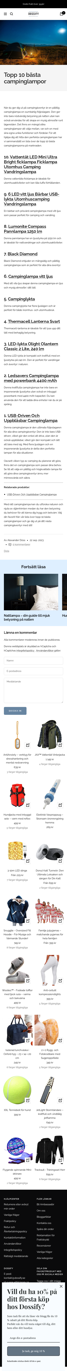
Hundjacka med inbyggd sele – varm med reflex (17, 816)
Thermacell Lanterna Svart (34, 321)
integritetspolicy (25, 650)
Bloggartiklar (44, 1216)
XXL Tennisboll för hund (17, 1110)
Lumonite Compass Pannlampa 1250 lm (25, 229)
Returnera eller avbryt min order (16, 1206)
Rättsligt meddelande (16, 1256)
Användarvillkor (45, 650)
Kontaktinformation (15, 1237)
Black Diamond (23, 253)
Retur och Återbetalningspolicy (15, 1229)
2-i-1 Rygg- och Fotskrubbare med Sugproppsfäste (49, 1054)
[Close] (61, 1286)
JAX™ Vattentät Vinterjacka (50, 754)
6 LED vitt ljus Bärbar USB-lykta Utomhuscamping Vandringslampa (31, 199)
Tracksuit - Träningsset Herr (49, 1169)
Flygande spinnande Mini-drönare (17, 1171)
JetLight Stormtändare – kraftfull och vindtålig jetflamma (49, 1114)
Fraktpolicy (10, 1221)
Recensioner (44, 1245)
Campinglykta (21, 298)
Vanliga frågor (11, 1214)
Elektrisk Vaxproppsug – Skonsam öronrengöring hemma (49, 818)
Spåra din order (45, 1229)
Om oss (41, 1210)
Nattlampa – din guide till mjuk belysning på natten (27, 617)
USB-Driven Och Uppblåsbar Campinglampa (31, 418)
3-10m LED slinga (17, 870)
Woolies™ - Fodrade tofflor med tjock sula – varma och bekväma (17, 994)
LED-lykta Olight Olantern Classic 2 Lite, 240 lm (31, 346)
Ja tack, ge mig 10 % (33, 1351)
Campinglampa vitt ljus (30, 276)
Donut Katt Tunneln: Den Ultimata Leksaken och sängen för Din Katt (50, 874)
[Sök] (11, 13)
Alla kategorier (45, 1258)
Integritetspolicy (13, 1249)
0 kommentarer (21, 544)
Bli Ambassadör (45, 1204)
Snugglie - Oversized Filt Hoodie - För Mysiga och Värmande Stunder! (17, 934)
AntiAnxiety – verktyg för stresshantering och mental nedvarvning (17, 758)
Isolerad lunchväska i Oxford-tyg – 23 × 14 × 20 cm (17, 1054)
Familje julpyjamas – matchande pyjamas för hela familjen (50, 934)
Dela (6, 551)
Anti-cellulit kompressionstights (50, 992)
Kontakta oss (44, 1223)
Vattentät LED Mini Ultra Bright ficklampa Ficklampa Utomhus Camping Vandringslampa (30, 164)
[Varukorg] (61, 13)
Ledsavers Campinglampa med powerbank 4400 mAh (31, 378)
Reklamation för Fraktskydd (46, 1237)
